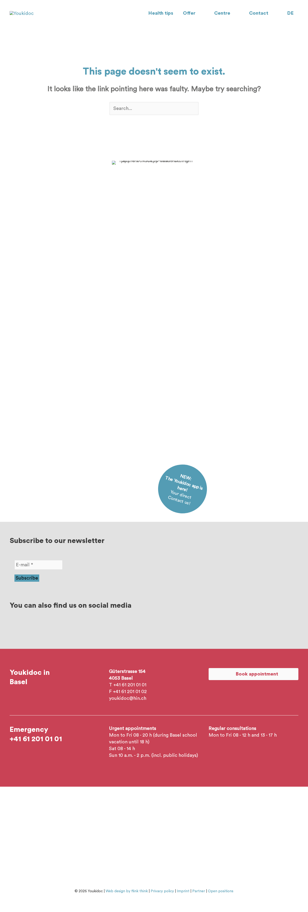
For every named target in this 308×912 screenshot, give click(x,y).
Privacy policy (162, 891)
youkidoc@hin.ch (127, 698)
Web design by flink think (127, 891)
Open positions (220, 891)
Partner (198, 891)
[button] (197, 13)
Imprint (183, 891)
